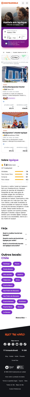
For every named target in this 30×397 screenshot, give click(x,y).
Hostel (5, 84)
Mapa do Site (20, 385)
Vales (25, 381)
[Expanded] (4, 52)
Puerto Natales (8, 301)
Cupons (21, 381)
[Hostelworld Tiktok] (25, 344)
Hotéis (16, 356)
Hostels (11, 356)
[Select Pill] (23, 3)
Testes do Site (10, 385)
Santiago (6, 264)
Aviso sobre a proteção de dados (15, 376)
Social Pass (15, 360)
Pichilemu (22, 301)
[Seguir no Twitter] (9, 344)
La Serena (6, 312)
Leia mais (16, 63)
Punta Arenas (8, 269)
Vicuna (20, 307)
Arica (18, 280)
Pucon (17, 264)
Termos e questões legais (10, 381)
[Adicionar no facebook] (5, 344)
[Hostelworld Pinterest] (21, 344)
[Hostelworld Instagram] (13, 344)
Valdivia (20, 274)
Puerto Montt (7, 285)
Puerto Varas (7, 307)
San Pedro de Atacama (11, 291)
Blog (6, 356)
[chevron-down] (18, 166)
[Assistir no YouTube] (17, 344)
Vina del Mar (7, 274)
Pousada (22, 356)
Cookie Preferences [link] (15, 389)
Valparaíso (7, 280)
